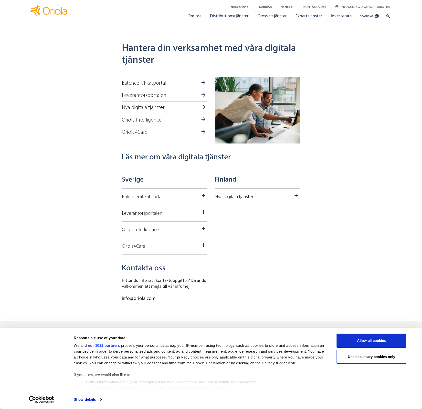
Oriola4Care (135, 132)
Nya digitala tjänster (143, 107)
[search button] (387, 16)
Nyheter (288, 7)
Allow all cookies (371, 340)
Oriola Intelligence (142, 120)
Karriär (265, 7)
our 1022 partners (104, 345)
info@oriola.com (139, 298)
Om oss (194, 16)
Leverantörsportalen (144, 95)
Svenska (367, 16)
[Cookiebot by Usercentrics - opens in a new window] (41, 399)
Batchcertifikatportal (144, 83)
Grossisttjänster (272, 16)
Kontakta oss (314, 7)
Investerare (341, 16)
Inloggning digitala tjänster (365, 7)
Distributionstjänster (229, 16)
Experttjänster (308, 16)
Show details (85, 399)
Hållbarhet (240, 7)
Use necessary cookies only (371, 357)
